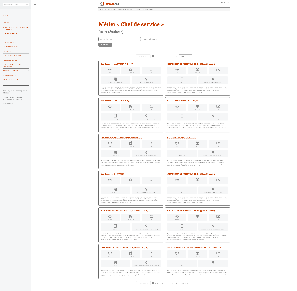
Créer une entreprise (10, 60)
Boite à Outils (8, 51)
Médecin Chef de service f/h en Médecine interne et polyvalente (194, 247)
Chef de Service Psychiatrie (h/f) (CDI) (183, 101)
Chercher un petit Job (11, 38)
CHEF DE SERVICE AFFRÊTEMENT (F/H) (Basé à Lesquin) (191, 64)
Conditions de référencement (13, 99)
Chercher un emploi (10, 33)
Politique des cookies (9, 103)
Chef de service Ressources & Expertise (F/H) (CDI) (121, 137)
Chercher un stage (9, 42)
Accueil (7, 23)
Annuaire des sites (11, 70)
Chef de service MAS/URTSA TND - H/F (117, 64)
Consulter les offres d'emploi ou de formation (118, 9)
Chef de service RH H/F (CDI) (112, 174)
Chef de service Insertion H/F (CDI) (181, 137)
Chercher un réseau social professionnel (13, 65)
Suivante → (185, 56)
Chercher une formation (12, 55)
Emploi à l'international (12, 47)
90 (176, 56)
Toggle (35, 4)
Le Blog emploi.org (9, 75)
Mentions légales (16, 97)
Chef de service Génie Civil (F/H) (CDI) (116, 101)
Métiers (138, 9)
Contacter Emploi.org (11, 79)
